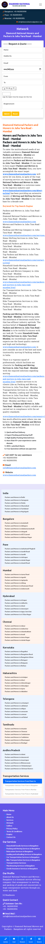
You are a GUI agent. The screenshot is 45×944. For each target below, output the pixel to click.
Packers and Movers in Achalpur (16, 677)
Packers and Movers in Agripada (16, 580)
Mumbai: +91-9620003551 (15, 18)
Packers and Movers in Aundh (15, 554)
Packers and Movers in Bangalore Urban (19, 657)
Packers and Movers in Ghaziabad (17, 506)
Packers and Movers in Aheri (15, 680)
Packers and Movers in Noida (15, 503)
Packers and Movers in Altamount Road (19, 586)
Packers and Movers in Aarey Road (17, 574)
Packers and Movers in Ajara (15, 689)
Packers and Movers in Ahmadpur (17, 686)
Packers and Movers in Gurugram (16, 500)
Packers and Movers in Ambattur (16, 629)
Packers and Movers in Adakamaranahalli (19, 529)
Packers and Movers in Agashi (15, 577)
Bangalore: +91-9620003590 (15, 12)
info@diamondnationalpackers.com (30, 22)
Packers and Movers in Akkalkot (16, 691)
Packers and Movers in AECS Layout (17, 534)
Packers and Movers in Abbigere (16, 526)
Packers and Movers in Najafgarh (16, 512)
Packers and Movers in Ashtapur (16, 557)
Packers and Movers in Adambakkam (18, 632)
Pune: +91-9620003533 (13, 15)
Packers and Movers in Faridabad (16, 509)
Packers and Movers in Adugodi (16, 532)
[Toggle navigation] (40, 4)
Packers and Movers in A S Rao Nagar (18, 614)
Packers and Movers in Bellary (15, 666)
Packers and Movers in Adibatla (16, 603)
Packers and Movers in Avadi (15, 634)
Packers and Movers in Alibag (15, 583)
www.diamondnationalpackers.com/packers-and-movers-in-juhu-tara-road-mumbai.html (24, 285)
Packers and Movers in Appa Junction (18, 612)
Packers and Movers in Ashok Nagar (17, 560)
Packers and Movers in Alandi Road (17, 563)
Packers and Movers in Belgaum (16, 663)
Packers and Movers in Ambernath (17, 589)
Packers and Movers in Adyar (15, 626)
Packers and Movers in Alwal (15, 606)
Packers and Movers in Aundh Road (17, 552)
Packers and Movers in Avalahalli (16, 523)
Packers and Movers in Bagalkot (16, 651)
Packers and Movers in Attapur (16, 600)
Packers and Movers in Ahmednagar (17, 683)
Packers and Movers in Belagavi (16, 660)
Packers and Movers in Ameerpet (16, 609)
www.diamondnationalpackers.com (19, 222)
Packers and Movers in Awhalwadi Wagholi (20, 549)
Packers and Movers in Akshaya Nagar (18, 537)
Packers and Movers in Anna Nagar (17, 637)
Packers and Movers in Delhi (15, 497)
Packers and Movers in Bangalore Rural (19, 654)
